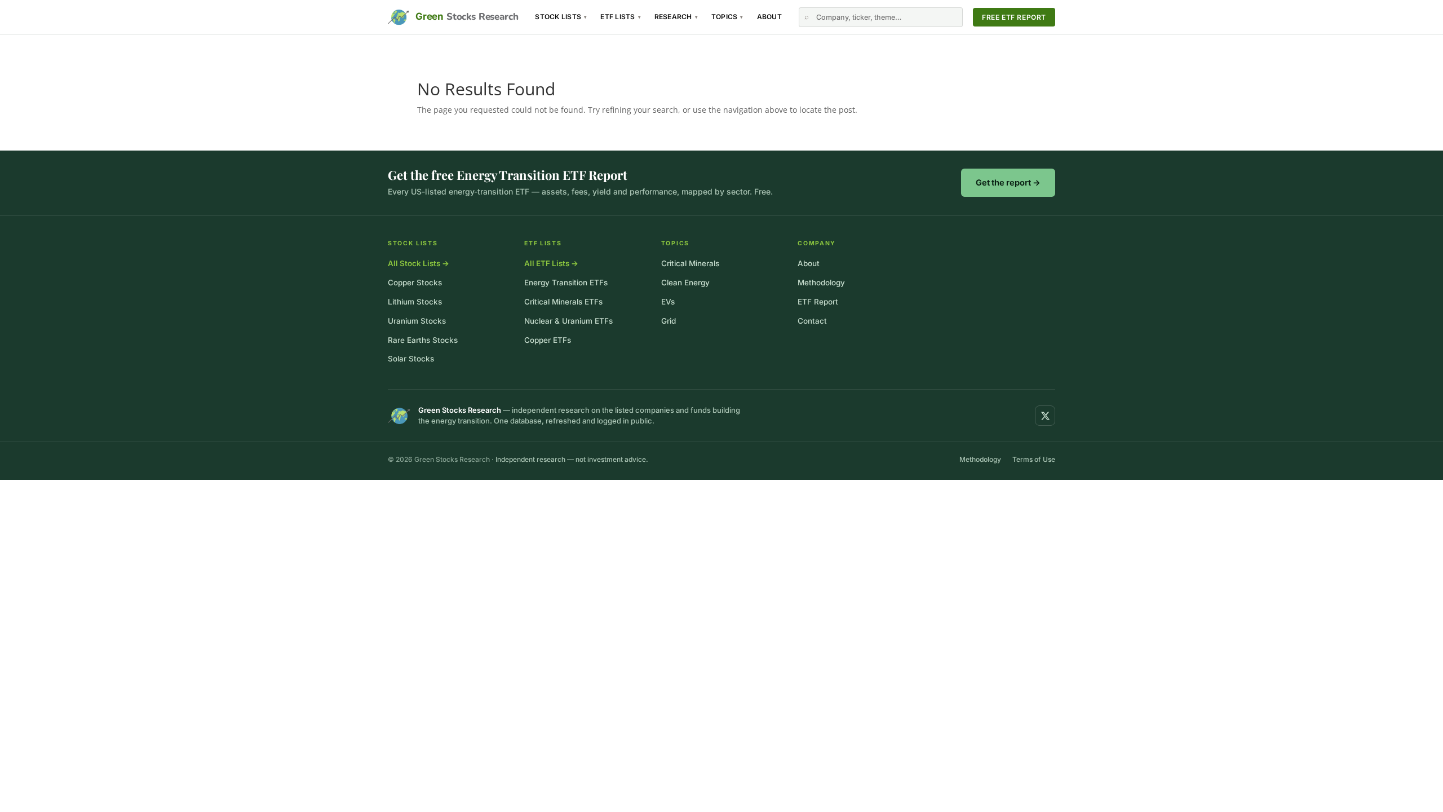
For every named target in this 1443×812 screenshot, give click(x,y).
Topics (727, 16)
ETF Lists (620, 16)
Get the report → (1008, 182)
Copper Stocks (415, 282)
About (769, 16)
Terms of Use (1033, 459)
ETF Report (818, 301)
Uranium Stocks (417, 320)
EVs (668, 301)
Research (676, 16)
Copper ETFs (547, 340)
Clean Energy (685, 282)
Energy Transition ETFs (566, 282)
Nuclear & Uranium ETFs (568, 320)
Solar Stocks (411, 358)
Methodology (821, 282)
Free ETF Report (1014, 17)
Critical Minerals (690, 263)
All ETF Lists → (551, 263)
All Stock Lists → (418, 263)
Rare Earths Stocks (423, 340)
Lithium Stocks (415, 301)
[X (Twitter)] (1045, 415)
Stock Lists (561, 16)
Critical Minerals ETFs (563, 301)
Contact (812, 320)
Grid (668, 320)
